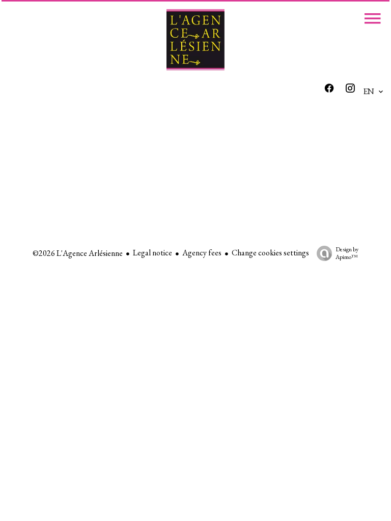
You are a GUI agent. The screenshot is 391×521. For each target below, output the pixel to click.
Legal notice (152, 252)
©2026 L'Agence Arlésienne (78, 253)
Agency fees (201, 252)
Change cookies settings (270, 252)
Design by (347, 253)
